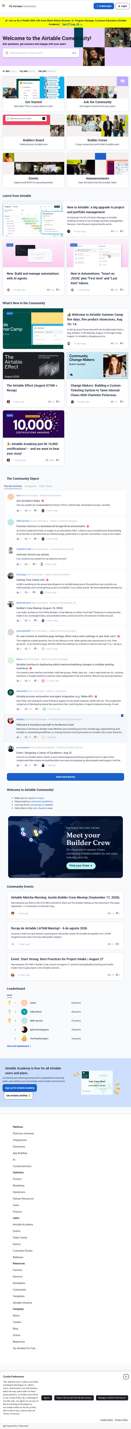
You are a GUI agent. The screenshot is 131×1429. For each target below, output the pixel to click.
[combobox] (41, 52)
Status (16, 1335)
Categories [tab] (30, 486)
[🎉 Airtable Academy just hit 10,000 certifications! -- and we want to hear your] (34, 438)
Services (17, 1276)
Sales (16, 1205)
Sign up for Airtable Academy (19, 1087)
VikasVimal (36, 1011)
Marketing (18, 1185)
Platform (18, 1127)
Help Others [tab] (45, 486)
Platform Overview (23, 1133)
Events (16, 1231)
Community (19, 1289)
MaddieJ (20, 719)
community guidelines (42, 801)
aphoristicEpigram (39, 1029)
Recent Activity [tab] (13, 486)
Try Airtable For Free (24, 1348)
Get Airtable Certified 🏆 (18, 1095)
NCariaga (21, 574)
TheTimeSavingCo (39, 1038)
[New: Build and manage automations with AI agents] (34, 268)
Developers (19, 1283)
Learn (16, 1218)
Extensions (19, 1146)
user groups (36, 804)
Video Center (20, 1237)
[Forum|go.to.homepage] (22, 6)
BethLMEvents (23, 602)
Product (17, 1179)
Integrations (20, 1140)
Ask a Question (40, 808)
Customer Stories (22, 1250)
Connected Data (22, 1166)
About (16, 1315)
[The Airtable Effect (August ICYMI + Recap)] (34, 380)
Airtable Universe (22, 1302)
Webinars (18, 1257)
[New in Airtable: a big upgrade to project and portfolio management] (65, 219)
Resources (19, 1263)
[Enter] (6, 52)
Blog (15, 1328)
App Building (20, 1153)
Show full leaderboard (18, 1046)
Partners (17, 1270)
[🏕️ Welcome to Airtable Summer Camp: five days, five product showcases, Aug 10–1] (65, 328)
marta (33, 1002)
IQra (18, 495)
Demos (17, 1244)
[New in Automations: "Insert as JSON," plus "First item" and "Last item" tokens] (97, 268)
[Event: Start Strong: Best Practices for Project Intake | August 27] (65, 967)
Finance (17, 1211)
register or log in (36, 798)
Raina (19, 659)
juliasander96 (23, 630)
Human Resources (23, 1198)
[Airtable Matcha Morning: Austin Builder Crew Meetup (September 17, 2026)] (65, 905)
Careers (17, 1322)
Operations (19, 1192)
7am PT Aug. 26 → (72, 24)
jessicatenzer (23, 747)
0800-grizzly (22, 520)
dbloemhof (21, 691)
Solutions (18, 1172)
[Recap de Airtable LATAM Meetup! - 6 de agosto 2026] (65, 936)
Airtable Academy (23, 1224)
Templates (19, 1296)
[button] (3, 6)
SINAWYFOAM (23, 549)
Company (18, 1309)
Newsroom (19, 1341)
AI (14, 1159)
